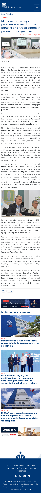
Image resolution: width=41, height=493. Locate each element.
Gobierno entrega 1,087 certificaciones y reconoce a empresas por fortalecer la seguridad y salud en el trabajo (19, 379)
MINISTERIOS (20, 471)
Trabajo (10, 291)
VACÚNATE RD (21, 468)
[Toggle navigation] (37, 7)
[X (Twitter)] (12, 476)
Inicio (3, 14)
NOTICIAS (31, 465)
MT (3, 291)
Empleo (5, 17)
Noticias (10, 14)
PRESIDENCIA (19, 465)
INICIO (9, 465)
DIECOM (32, 468)
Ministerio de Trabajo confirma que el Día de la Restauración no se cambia (20, 343)
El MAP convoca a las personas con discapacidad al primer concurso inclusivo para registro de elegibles (19, 417)
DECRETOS (9, 468)
